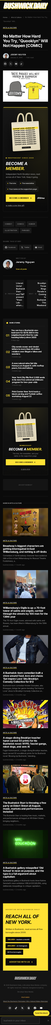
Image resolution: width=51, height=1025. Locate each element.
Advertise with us (21, 962)
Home (5, 17)
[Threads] (28, 1008)
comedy (8, 224)
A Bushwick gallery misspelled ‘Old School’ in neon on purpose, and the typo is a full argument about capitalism (23, 872)
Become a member (20, 198)
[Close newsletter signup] (48, 1020)
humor (32, 224)
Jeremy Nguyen (25, 261)
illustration (11, 230)
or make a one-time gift (15, 205)
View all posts (21, 269)
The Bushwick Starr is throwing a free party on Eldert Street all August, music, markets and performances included (24, 807)
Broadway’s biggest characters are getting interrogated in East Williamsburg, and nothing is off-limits (25, 548)
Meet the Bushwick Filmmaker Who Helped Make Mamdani (25, 1001)
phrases (25, 230)
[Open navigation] (45, 6)
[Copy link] (21, 64)
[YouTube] (41, 1008)
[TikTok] (16, 1008)
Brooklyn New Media (25, 992)
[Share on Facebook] (5, 64)
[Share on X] (10, 64)
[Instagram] (9, 1008)
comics (20, 224)
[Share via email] (16, 64)
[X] (22, 1008)
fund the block (41, 1013)
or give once (25, 469)
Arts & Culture (16, 17)
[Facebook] (35, 1008)
